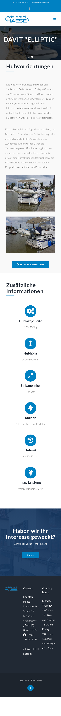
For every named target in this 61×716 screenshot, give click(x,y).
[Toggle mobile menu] (55, 19)
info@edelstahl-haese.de (39, 2)
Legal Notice (24, 680)
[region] (30, 43)
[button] (29, 57)
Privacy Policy (36, 680)
